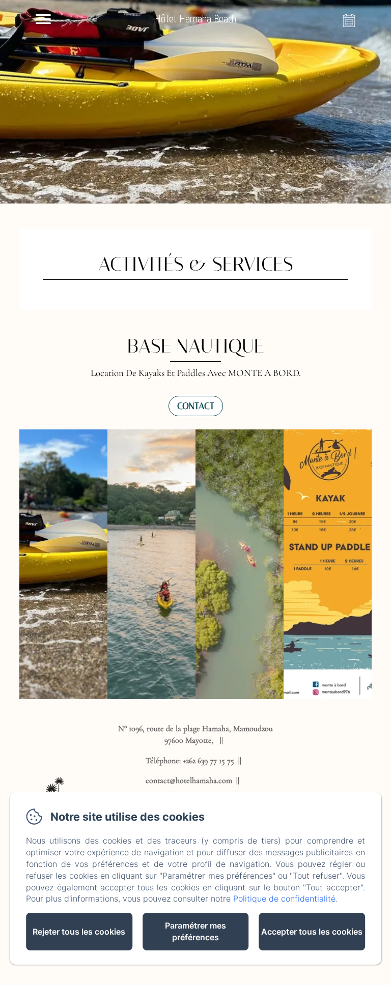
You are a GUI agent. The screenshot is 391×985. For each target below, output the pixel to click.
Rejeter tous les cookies (79, 931)
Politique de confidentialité (284, 898)
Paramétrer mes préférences (195, 931)
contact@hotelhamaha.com (189, 780)
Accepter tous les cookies (311, 931)
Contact (195, 406)
